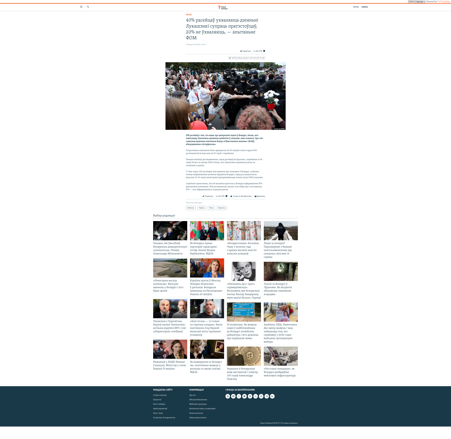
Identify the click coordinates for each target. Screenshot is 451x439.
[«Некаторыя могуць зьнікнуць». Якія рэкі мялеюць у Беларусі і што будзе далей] (170, 268)
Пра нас (192, 395)
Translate (445, 2)
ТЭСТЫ (356, 7)
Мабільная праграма (198, 404)
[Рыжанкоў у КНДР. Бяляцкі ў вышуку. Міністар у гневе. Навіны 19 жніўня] (170, 349)
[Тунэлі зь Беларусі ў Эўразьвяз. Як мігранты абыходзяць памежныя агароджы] (281, 271)
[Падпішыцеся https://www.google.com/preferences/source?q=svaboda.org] (228, 396)
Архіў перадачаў (160, 409)
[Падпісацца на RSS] (272, 396)
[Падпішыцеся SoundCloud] (255, 396)
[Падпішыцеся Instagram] (261, 396)
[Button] (245, 51)
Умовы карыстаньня (197, 418)
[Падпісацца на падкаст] (250, 396)
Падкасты (157, 400)
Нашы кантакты (196, 413)
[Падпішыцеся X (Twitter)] (239, 396)
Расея (189, 15)
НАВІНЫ (365, 7)
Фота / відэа (158, 413)
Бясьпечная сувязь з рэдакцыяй (202, 409)
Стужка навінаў (160, 395)
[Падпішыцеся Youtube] (244, 396)
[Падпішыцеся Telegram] (266, 396)
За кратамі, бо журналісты (164, 418)
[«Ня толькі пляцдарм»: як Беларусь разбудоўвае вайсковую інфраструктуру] (281, 356)
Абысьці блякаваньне (198, 400)
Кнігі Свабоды (159, 404)
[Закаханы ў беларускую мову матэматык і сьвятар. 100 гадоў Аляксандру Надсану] (244, 356)
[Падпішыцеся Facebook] (233, 396)
